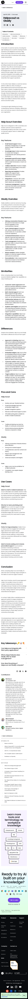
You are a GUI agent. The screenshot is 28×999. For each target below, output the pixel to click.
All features (3, 934)
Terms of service (7, 980)
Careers (3, 950)
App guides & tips (15, 910)
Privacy (23, 980)
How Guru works (3, 926)
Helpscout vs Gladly (6, 912)
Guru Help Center (21, 922)
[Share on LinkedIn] (7, 25)
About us (3, 954)
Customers (13, 926)
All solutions (4, 937)
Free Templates (5, 966)
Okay (24, 995)
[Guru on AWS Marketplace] (14, 965)
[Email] (4, 25)
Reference (7, 910)
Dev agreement (16, 980)
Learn (11, 922)
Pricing (2, 922)
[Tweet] (10, 25)
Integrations (4, 930)
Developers (13, 933)
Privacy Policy (5, 996)
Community (13, 936)
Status (20, 926)
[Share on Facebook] (13, 25)
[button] (25, 2)
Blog (11, 940)
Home (2, 910)
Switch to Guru (4, 962)
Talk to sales (19, 2)
